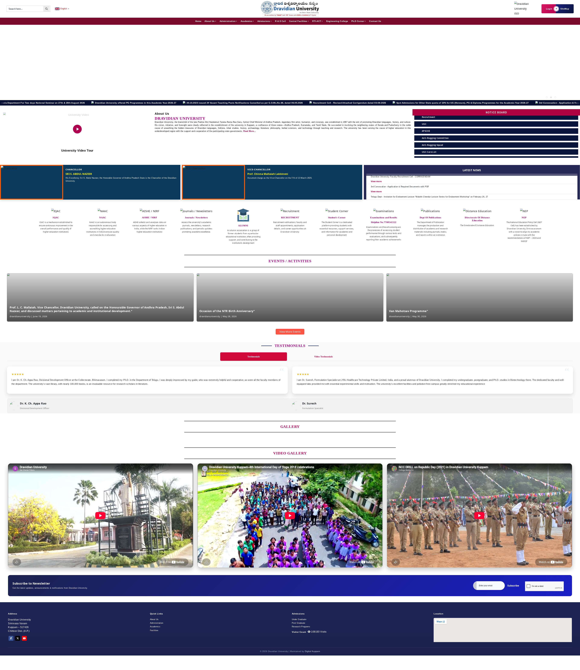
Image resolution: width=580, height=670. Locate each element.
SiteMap (564, 9)
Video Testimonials (323, 356)
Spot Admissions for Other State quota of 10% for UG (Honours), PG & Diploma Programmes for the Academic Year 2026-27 (326, 103)
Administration (227, 21)
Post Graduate (298, 623)
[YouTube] (24, 638)
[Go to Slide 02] (551, 97)
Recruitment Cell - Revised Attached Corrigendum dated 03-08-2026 (213, 103)
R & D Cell (280, 21)
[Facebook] (11, 638)
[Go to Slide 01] (547, 97)
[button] (285, 324)
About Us (209, 21)
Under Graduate (299, 619)
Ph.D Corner (357, 21)
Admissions (263, 21)
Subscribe (513, 585)
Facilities (154, 630)
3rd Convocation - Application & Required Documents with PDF (437, 103)
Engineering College (337, 21)
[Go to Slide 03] (555, 97)
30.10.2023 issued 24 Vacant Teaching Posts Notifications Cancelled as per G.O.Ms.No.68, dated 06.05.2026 (108, 103)
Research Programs (301, 626)
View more (376, 180)
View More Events (290, 331)
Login (549, 9)
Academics (246, 21)
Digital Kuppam (312, 651)
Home (198, 21)
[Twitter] (17, 638)
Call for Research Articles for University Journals (508, 103)
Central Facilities (298, 21)
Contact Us (375, 21)
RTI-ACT (316, 21)
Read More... (249, 131)
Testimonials (253, 356)
